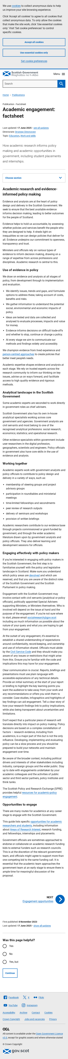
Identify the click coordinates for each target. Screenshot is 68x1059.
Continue (10, 973)
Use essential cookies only (34, 52)
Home (6, 95)
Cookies (48, 1012)
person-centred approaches (18, 354)
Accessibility (9, 1012)
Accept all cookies (34, 42)
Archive (23, 1012)
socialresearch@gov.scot (41, 617)
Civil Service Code (20, 651)
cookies (16, 5)
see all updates (41, 128)
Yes (11, 946)
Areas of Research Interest (25, 829)
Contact (36, 1012)
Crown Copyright (11, 1019)
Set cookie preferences (34, 61)
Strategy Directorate (25, 132)
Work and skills (28, 135)
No (11, 953)
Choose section (13, 178)
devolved (34, 575)
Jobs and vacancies (34, 1019)
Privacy (53, 1019)
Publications (18, 95)
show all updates (42, 925)
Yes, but (13, 961)
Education (14, 135)
